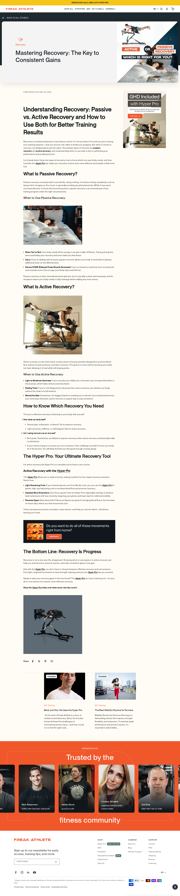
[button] (175, 887)
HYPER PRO (80, 9)
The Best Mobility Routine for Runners (114, 710)
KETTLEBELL (98, 9)
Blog (130, 848)
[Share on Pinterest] (45, 661)
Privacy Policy (19, 887)
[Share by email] (51, 661)
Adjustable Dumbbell (109, 855)
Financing (152, 863)
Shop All (101, 863)
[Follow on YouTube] (34, 872)
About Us (132, 844)
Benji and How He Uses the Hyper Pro (63, 710)
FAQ (150, 848)
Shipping (152, 856)
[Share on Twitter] (39, 661)
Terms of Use (45, 887)
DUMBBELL (111, 9)
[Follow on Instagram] (22, 872)
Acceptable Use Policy (59, 887)
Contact (152, 844)
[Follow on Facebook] (15, 872)
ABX (88, 9)
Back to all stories (17, 18)
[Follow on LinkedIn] (28, 872)
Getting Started (155, 852)
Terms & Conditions (32, 887)
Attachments (103, 859)
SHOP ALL (68, 9)
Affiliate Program (135, 852)
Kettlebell (101, 852)
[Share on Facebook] (32, 661)
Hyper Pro (108, 844)
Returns (152, 859)
